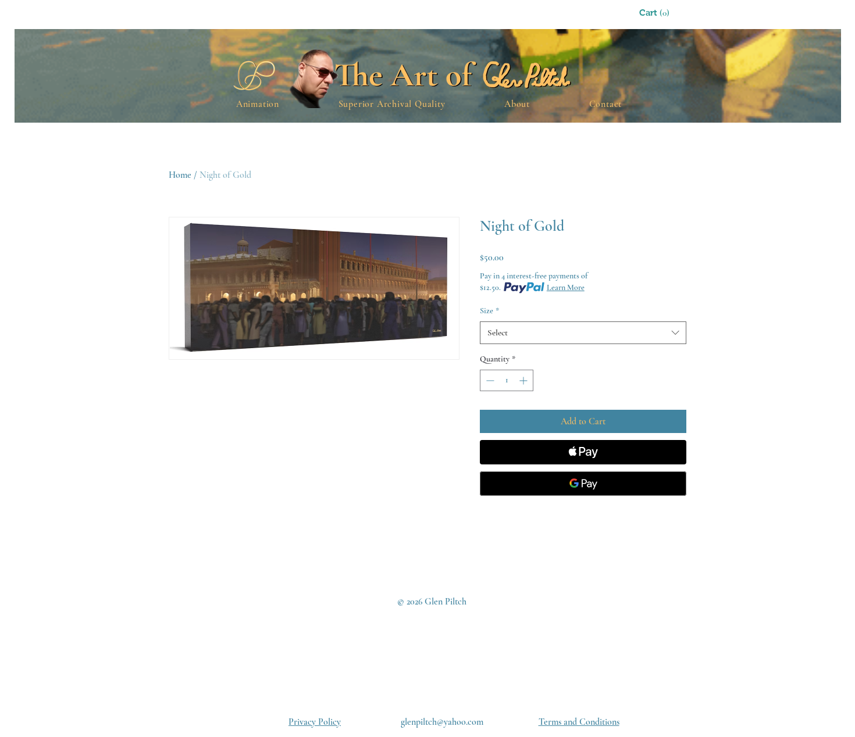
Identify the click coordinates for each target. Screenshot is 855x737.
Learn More (566, 287)
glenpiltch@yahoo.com (442, 722)
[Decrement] (489, 380)
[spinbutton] (506, 380)
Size (489, 311)
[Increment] (524, 380)
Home (180, 175)
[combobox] (583, 332)
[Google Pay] (583, 483)
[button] (669, 13)
